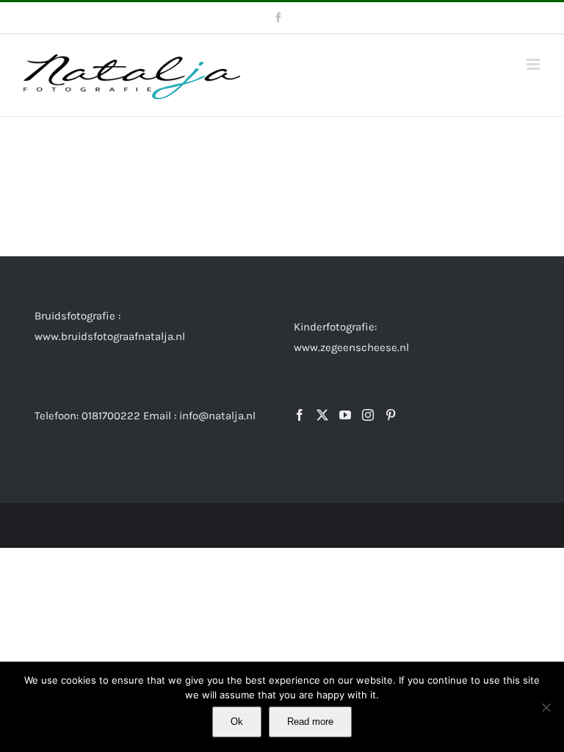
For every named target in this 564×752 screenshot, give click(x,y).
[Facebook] (300, 415)
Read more (310, 721)
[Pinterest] (391, 415)
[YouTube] (345, 415)
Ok (237, 721)
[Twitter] (322, 415)
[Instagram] (368, 415)
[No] (545, 707)
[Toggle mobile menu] (534, 64)
